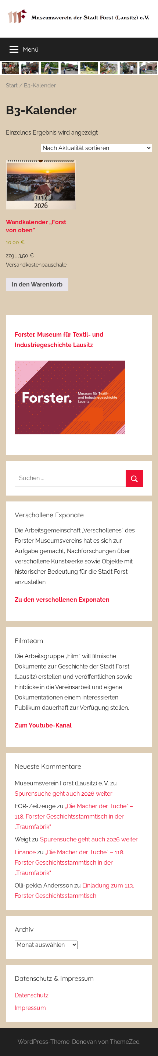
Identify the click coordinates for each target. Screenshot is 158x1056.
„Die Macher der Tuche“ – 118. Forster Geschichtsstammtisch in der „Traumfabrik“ (74, 816)
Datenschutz (32, 995)
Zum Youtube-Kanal (43, 725)
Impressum (30, 1007)
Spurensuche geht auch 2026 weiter (63, 793)
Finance (25, 852)
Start (12, 85)
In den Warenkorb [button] (37, 284)
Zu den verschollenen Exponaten (62, 599)
